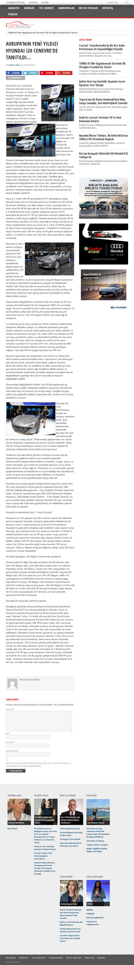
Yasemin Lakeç (15, 795)
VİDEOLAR (33, 2)
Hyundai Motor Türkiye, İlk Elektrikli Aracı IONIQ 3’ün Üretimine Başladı (103, 137)
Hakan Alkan (14, 65)
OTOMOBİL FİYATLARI (15, 2)
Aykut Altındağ (67, 795)
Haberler (29, 8)
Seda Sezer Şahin (94, 876)
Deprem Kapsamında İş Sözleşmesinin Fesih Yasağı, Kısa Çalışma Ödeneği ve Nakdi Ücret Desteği (44, 868)
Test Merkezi (46, 8)
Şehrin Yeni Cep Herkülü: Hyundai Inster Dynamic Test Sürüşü (39, 33)
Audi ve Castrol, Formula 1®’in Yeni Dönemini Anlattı (100, 119)
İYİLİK (89, 904)
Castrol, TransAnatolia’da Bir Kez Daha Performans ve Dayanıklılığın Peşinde (102, 47)
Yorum (10, 709)
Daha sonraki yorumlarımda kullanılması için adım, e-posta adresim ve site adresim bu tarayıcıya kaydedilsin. (38, 764)
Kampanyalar (66, 8)
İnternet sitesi (12, 750)
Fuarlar (12, 14)
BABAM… (90, 910)
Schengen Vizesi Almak (70, 839)
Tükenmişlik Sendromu (70, 828)
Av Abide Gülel (41, 795)
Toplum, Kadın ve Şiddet (97, 845)
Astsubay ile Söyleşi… (95, 841)
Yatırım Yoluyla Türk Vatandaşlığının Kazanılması (43, 856)
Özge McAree (66, 876)
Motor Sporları (88, 8)
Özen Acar (91, 795)
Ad (8, 733)
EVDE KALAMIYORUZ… (95, 918)
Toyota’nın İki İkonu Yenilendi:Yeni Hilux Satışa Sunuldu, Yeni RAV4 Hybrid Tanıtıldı (103, 101)
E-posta (10, 742)
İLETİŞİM (44, 2)
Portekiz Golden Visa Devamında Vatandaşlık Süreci (44, 820)
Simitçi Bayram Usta (69, 904)
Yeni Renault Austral (95, 822)
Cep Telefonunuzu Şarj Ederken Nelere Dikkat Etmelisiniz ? (70, 820)
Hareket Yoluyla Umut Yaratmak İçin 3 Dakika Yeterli (70, 938)
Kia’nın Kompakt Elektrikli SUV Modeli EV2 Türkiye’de (103, 155)
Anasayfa (13, 8)
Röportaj (107, 8)
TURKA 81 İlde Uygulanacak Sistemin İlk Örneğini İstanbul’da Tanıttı (102, 65)
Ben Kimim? (13, 828)
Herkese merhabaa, (16, 822)
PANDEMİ (90, 914)
